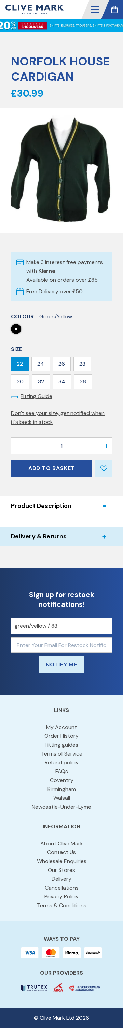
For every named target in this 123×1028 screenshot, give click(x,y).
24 (40, 363)
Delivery (61, 878)
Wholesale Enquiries (61, 861)
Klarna (46, 271)
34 (61, 381)
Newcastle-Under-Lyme (61, 806)
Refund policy (62, 762)
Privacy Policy (61, 896)
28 (82, 363)
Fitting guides (61, 744)
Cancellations (62, 887)
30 (20, 381)
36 (83, 381)
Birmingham (61, 789)
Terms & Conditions (61, 905)
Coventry (61, 780)
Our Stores (61, 870)
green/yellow (16, 329)
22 (20, 363)
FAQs (61, 771)
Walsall (61, 797)
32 (41, 381)
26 (61, 363)
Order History (61, 736)
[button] (95, 9)
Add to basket (51, 468)
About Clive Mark (61, 843)
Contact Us (61, 852)
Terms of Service (61, 753)
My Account (61, 727)
